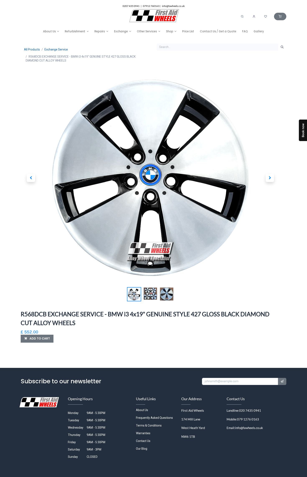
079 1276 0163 (248, 419)
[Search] (242, 16)
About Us (142, 410)
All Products (32, 49)
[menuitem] (51, 31)
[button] (31, 178)
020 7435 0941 (250, 410)
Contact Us (143, 441)
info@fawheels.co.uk (249, 428)
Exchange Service (56, 49)
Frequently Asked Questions (154, 417)
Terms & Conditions (149, 425)
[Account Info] (254, 16)
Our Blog (141, 448)
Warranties (143, 433)
